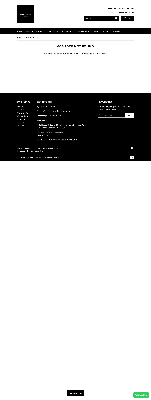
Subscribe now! (75, 393)
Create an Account (126, 13)
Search (20, 106)
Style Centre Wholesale (31, 157)
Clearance (67, 31)
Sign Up (130, 115)
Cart (129, 18)
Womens (116, 31)
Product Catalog (35, 31)
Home (19, 31)
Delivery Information (35, 151)
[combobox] (101, 18)
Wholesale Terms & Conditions (46, 148)
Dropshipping (83, 31)
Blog (96, 31)
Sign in (113, 13)
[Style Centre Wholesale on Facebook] (132, 148)
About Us (21, 110)
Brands (53, 31)
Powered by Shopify (51, 157)
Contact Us (22, 119)
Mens (105, 31)
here (86, 53)
